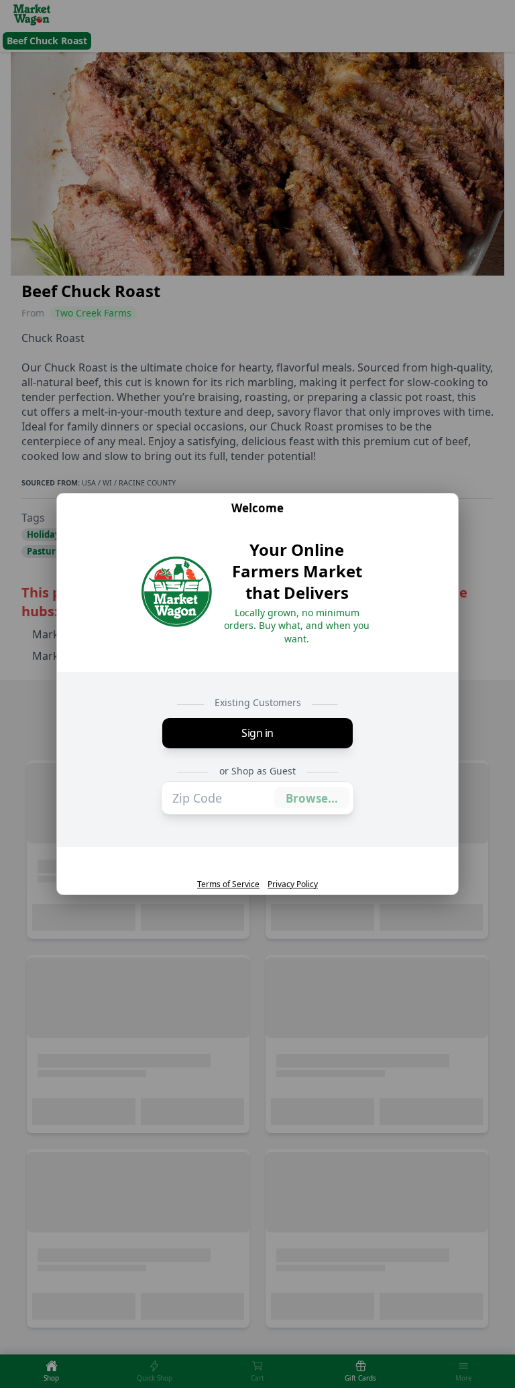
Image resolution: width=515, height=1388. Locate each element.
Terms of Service (228, 884)
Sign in (257, 733)
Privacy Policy (293, 884)
